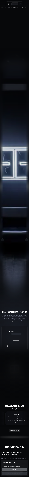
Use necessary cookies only (14, 474)
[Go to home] (8, 4)
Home (14, 4)
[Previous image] (2, 239)
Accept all (14, 469)
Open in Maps (16, 334)
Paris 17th (7, 8)
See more (14, 322)
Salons (3, 8)
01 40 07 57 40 (16, 340)
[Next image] (26, 239)
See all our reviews (14, 430)
